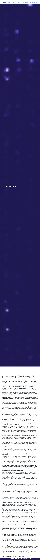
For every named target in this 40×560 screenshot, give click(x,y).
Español (36, 2)
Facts (31, 2)
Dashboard (25, 2)
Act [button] (14, 2)
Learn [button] (9, 2)
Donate (19, 2)
